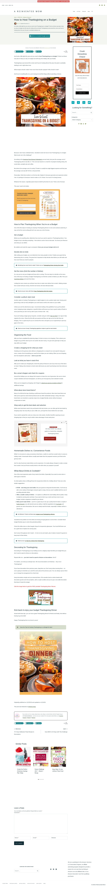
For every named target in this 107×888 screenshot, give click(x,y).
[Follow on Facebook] (78, 102)
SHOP (89, 11)
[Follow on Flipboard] (89, 102)
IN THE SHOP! (53, 427)
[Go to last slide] (18, 762)
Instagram (25, 717)
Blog (6, 5)
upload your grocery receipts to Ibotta (51, 383)
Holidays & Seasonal (27, 17)
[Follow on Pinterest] (73, 102)
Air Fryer (78, 11)
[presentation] (23, 757)
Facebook (61, 715)
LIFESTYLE (19, 17)
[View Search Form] (92, 11)
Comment (17, 812)
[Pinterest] (104, 5)
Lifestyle (84, 11)
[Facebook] (100, 5)
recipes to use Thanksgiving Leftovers (45, 514)
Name (17, 837)
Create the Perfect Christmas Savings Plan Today (22, 771)
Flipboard (33, 717)
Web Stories (39, 883)
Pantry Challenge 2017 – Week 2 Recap (39, 771)
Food (74, 11)
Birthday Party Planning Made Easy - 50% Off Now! (53, 1)
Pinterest (28, 717)
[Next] (64, 762)
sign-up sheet (53, 316)
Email (35, 837)
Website (53, 837)
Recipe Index (5, 883)
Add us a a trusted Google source (40, 36)
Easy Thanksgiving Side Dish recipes (43, 291)
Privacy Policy (22, 883)
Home (3, 5)
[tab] (38, 779)
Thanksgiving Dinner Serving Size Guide (53, 265)
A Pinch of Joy (32, 706)
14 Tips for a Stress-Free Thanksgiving (34, 540)
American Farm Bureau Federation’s (32, 159)
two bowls (58, 504)
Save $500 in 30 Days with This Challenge (56, 730)
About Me (11, 5)
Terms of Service (31, 883)
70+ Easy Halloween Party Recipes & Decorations (24, 731)
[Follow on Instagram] (83, 102)
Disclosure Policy (13, 883)
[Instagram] (102, 5)
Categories (74, 117)
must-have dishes (19, 279)
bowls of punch (20, 504)
